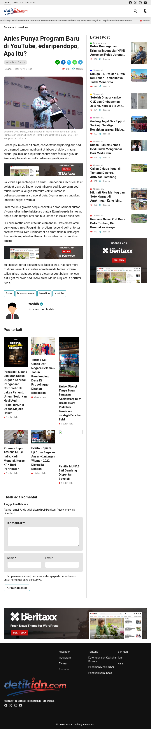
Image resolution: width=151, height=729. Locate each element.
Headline (22, 27)
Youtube (64, 669)
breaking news (26, 293)
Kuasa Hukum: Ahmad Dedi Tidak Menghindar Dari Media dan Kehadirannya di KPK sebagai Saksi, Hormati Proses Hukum (106, 149)
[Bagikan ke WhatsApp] (75, 62)
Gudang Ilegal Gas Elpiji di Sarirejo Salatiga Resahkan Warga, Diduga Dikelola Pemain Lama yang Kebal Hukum (107, 126)
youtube (59, 293)
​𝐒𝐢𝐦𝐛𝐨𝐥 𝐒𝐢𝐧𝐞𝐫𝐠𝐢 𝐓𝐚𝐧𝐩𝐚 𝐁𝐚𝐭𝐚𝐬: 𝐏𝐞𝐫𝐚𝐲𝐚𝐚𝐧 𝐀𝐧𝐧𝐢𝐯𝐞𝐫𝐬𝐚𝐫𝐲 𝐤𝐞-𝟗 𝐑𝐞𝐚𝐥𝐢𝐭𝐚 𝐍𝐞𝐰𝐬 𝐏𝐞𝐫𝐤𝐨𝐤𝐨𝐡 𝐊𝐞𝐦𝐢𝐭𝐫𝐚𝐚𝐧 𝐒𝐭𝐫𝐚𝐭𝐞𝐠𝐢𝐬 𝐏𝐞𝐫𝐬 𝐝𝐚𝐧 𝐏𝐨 (70, 403)
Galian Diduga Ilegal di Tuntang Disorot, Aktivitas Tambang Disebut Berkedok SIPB (106, 173)
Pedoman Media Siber (101, 667)
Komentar (16, 523)
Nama (11, 558)
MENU (7, 2)
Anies (9, 293)
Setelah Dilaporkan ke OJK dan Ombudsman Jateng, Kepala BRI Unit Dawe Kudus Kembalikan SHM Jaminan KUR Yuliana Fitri (107, 102)
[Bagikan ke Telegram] (80, 62)
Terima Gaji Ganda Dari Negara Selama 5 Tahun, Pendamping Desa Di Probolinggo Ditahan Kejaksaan (43, 376)
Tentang (93, 651)
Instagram (65, 657)
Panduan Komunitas (100, 672)
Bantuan (123, 651)
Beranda (9, 27)
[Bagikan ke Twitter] (69, 62)
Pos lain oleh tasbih (41, 309)
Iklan (120, 657)
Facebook (64, 651)
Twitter (63, 663)
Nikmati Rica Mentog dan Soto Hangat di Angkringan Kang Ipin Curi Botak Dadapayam (107, 197)
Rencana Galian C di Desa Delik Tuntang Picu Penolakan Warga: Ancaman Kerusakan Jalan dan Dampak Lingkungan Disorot (107, 223)
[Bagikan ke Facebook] (63, 62)
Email (49, 558)
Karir (120, 663)
